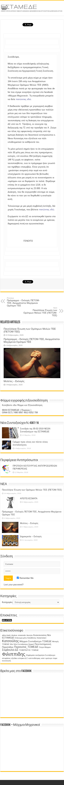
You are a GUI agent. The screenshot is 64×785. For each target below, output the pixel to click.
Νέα (11, 644)
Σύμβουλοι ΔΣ (10, 649)
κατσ (43, 658)
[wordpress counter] (7, 620)
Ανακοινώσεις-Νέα (42, 635)
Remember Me (26, 578)
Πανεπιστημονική (43, 644)
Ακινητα (29, 635)
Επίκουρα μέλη (21, 638)
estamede (22, 635)
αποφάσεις (6, 658)
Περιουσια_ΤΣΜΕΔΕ (26, 646)
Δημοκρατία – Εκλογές (31, 536)
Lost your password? (13, 584)
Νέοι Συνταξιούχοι (21, 644)
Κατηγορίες (7, 602)
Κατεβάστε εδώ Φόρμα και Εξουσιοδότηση (22, 405)
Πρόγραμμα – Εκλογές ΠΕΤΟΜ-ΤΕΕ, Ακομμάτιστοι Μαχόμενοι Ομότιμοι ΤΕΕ (23, 302)
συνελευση (6, 661)
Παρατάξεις (7, 647)
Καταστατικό (41, 638)
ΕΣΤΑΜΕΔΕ (8, 637)
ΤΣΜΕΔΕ (35, 650)
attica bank (6, 635)
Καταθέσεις (31, 638)
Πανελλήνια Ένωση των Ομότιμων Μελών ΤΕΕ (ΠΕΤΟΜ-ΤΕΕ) (40, 312)
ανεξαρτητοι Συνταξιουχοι (45, 655)
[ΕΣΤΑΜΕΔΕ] (32, 8)
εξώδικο (14, 658)
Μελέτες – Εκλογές (14, 381)
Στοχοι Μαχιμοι (45, 647)
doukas (14, 635)
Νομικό (31, 644)
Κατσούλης (10, 641)
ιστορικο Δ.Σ (23, 658)
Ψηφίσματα (30, 655)
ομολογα (48, 658)
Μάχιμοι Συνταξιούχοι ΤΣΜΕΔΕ (36, 641)
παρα (55, 658)
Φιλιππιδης (13, 654)
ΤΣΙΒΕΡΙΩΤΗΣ (25, 650)
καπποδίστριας (34, 658)
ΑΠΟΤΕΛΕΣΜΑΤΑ (28, 498)
